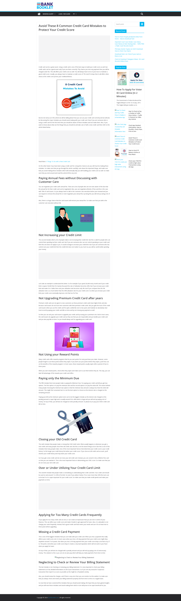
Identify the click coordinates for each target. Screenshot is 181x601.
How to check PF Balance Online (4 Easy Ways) (134, 152)
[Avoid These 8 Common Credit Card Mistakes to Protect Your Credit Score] (121, 141)
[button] (54, 14)
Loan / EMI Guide (64, 14)
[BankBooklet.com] (39, 14)
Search (142, 24)
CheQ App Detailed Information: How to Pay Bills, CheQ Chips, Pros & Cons (135, 128)
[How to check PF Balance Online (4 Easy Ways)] (121, 152)
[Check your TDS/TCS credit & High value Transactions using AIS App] (121, 164)
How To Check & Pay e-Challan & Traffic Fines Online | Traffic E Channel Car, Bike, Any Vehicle (135, 115)
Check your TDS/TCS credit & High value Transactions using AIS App (135, 164)
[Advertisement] (74, 48)
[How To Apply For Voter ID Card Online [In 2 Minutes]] (129, 78)
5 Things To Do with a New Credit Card (58, 161)
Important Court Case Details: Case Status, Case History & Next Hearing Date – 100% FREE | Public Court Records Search (129, 44)
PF (74, 14)
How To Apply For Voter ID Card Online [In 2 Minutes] (129, 93)
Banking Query (48, 14)
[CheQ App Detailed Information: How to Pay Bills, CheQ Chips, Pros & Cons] (121, 128)
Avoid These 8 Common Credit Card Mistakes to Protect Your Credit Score (135, 141)
